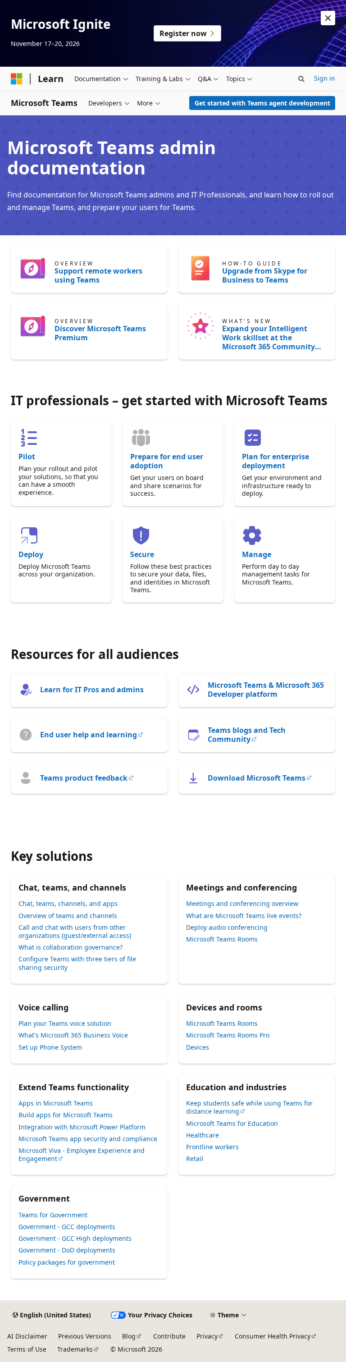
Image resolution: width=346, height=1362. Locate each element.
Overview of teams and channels (67, 915)
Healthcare (202, 1135)
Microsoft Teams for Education (232, 1123)
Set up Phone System (50, 1047)
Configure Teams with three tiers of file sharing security (77, 963)
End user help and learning (88, 734)
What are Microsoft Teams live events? (243, 915)
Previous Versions (84, 1336)
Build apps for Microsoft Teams (65, 1115)
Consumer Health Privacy (272, 1336)
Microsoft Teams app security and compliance (87, 1138)
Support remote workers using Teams (98, 275)
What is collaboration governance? (70, 947)
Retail (194, 1158)
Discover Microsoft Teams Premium (100, 333)
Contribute (169, 1336)
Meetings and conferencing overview (242, 903)
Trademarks (75, 1349)
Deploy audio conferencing (227, 927)
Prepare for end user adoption (166, 461)
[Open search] (301, 79)
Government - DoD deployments (66, 1250)
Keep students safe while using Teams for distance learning (249, 1107)
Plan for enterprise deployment (275, 461)
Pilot (26, 456)
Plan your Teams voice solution (64, 1023)
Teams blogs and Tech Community (247, 735)
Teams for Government (52, 1215)
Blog (129, 1336)
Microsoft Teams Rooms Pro (227, 1035)
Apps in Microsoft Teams (55, 1103)
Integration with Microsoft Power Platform (82, 1127)
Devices (197, 1047)
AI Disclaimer (27, 1336)
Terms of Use (26, 1349)
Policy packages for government (66, 1262)
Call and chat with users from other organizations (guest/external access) (74, 931)
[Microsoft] (17, 79)
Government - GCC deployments (66, 1226)
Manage (256, 554)
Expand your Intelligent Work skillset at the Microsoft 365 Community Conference (268, 337)
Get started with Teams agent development (262, 103)
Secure (142, 554)
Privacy (207, 1336)
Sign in (324, 78)
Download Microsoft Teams (256, 777)
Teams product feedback (83, 777)
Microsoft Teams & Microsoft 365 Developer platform (266, 690)
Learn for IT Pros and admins (92, 689)
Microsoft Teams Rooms (222, 939)
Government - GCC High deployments (75, 1238)
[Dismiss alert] (328, 18)
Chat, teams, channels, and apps (68, 903)
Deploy (30, 554)
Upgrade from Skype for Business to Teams (264, 275)
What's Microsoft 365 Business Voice (73, 1035)
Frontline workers (212, 1147)
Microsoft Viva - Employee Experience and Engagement (81, 1154)
